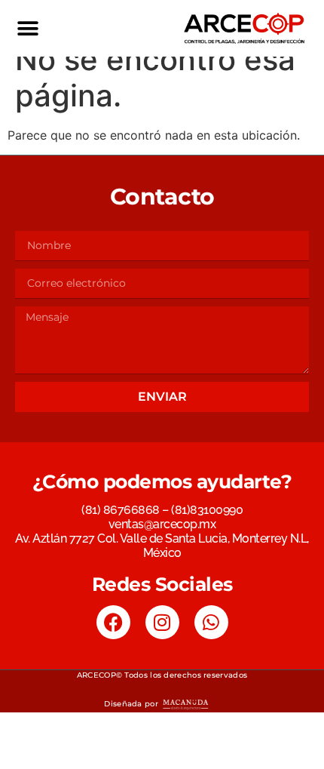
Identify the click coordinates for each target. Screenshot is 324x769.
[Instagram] (162, 622)
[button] (27, 28)
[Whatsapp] (211, 622)
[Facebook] (113, 622)
